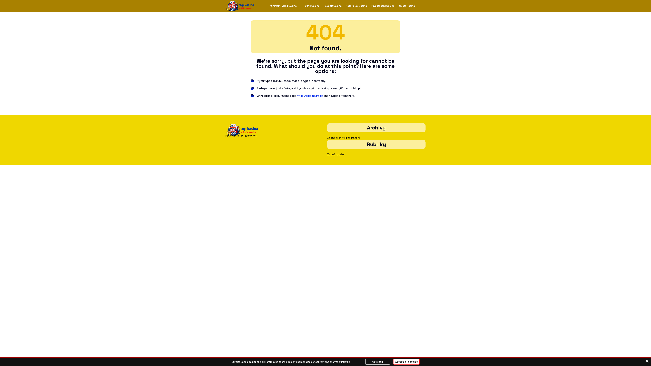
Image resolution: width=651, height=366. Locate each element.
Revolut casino (333, 5)
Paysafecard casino (382, 5)
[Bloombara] (240, 6)
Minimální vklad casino (283, 5)
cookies (251, 361)
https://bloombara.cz (310, 96)
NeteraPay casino (356, 5)
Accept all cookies (406, 361)
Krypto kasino (407, 5)
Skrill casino (312, 5)
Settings (377, 361)
